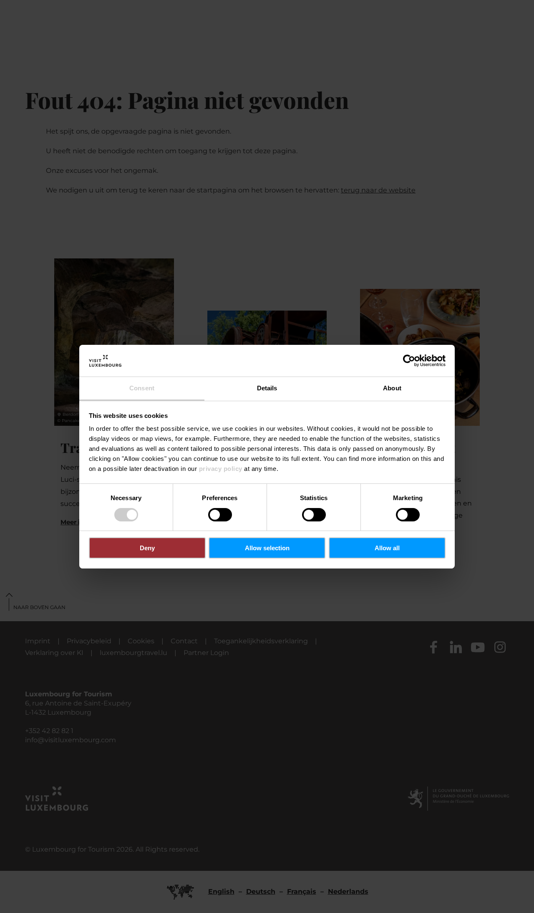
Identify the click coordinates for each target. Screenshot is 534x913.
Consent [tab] (141, 388)
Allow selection (267, 547)
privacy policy (220, 468)
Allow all (387, 547)
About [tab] (392, 388)
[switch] (220, 514)
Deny (147, 547)
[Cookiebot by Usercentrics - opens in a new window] (409, 360)
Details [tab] (267, 388)
